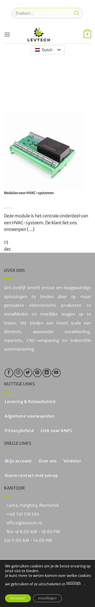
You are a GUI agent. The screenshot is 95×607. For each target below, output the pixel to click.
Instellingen (47, 598)
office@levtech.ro (24, 522)
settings (73, 582)
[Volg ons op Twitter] (27, 373)
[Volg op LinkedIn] (46, 373)
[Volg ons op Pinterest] (37, 373)
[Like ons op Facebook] (8, 373)
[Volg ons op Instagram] (18, 373)
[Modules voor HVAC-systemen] (43, 150)
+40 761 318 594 (23, 514)
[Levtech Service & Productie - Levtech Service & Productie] (39, 34)
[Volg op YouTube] (56, 373)
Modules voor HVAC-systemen (29, 193)
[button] (7, 34)
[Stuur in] (77, 13)
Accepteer (18, 598)
